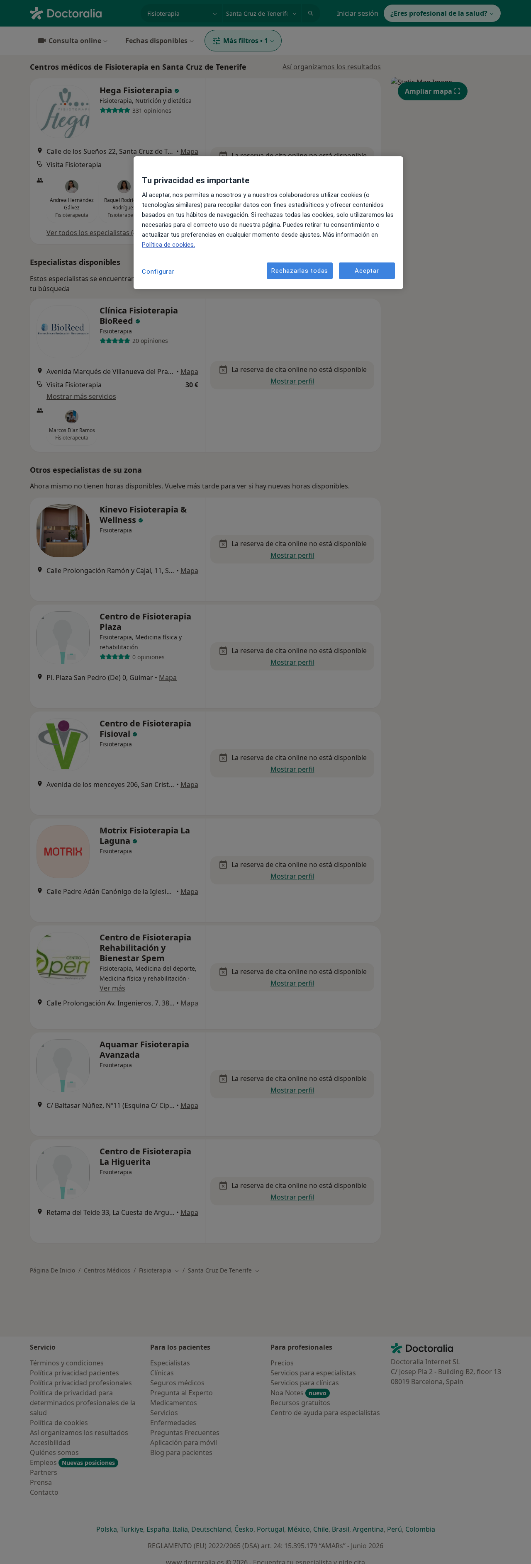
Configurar (158, 271)
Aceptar (367, 270)
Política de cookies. (168, 244)
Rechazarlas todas (299, 270)
